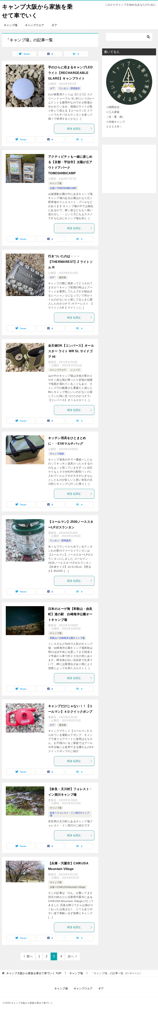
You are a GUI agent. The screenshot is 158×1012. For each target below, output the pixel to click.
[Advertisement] (129, 169)
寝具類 (62, 277)
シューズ (75, 370)
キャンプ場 (10, 25)
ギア (54, 25)
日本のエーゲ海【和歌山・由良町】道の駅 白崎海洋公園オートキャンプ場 (70, 614)
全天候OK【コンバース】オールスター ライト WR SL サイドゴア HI (71, 351)
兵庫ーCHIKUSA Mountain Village (67, 887)
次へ (71, 956)
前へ (30, 956)
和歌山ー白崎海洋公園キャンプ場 (67, 638)
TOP (33, 973)
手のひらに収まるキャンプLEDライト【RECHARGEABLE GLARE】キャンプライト (70, 73)
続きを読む (74, 128)
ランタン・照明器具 (69, 88)
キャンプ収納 (57, 453)
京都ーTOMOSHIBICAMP (63, 188)
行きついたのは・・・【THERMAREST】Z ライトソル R (70, 262)
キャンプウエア (34, 25)
